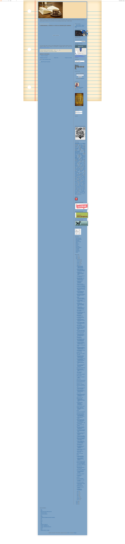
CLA (41, 515)
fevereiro (78, 498)
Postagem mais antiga (68, 57)
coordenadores (77, 172)
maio (78, 494)
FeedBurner (82, 78)
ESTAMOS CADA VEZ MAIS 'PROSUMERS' (80, 456)
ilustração (80, 144)
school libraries (82, 176)
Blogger (75, 532)
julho (78, 491)
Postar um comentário (44, 55)
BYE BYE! (78, 477)
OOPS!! (78, 454)
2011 (77, 258)
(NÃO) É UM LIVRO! (80, 453)
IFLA (41, 519)
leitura (76, 155)
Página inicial (56, 57)
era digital (55, 51)
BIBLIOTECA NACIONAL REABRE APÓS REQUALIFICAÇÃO (80, 279)
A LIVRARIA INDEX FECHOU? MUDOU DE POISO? (81, 301)
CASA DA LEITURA (44, 512)
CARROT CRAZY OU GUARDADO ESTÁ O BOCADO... (80, 408)
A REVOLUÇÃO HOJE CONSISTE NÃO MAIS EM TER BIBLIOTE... (80, 335)
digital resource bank (82, 179)
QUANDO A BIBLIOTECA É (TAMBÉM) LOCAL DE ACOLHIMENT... (81, 395)
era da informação (50, 51)
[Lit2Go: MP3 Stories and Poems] (78, 234)
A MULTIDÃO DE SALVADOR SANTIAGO (81, 326)
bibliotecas (83, 146)
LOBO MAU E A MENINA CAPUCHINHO (80, 468)
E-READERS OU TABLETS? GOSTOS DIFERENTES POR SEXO (80, 273)
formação (76, 148)
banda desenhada (80, 170)
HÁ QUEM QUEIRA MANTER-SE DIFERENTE (80, 282)
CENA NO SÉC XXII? (80, 397)
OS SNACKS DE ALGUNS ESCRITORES (81, 484)
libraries (82, 165)
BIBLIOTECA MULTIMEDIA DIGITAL (46, 511)
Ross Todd (82, 189)
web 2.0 (76, 166)
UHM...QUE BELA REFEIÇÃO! (79, 372)
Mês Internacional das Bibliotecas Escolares (80, 152)
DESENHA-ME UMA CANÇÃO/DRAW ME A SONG (80, 370)
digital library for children (81, 193)
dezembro (78, 259)
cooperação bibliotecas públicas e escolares (80, 158)
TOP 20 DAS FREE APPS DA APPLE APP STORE (81, 331)
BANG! (77, 242)
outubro (78, 262)
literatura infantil (80, 160)
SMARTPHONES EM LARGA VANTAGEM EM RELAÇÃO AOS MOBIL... (81, 270)
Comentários (78, 113)
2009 (77, 502)
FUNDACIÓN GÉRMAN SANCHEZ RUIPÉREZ (48, 517)
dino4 (68, 532)
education (80, 166)
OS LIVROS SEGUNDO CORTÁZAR (80, 318)
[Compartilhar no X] (58, 50)
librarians (81, 173)
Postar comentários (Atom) (46, 59)
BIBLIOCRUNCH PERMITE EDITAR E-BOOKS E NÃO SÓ (81, 295)
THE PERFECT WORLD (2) (81, 469)
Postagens (78, 111)
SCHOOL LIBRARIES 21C (45, 525)
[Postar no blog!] (57, 50)
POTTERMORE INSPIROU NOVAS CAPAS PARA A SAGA (81, 431)
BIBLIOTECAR (46, 5)
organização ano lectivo (78, 194)
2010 (77, 501)
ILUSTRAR (77, 248)
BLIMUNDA (77, 240)
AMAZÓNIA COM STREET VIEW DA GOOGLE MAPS (81, 328)
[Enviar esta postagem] (54, 50)
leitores (78, 167)
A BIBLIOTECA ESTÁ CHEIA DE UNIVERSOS (81, 284)
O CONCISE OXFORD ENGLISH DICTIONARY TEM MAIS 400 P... (81, 343)
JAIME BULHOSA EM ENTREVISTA (80, 444)
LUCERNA (77, 249)
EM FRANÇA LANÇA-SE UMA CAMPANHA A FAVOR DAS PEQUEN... (81, 415)
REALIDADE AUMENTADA (81, 367)
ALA (41, 509)
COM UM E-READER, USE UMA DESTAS (81, 423)
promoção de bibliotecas (79, 174)
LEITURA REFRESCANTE (81, 381)
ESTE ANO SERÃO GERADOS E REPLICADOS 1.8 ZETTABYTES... (80, 403)
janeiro (78, 499)
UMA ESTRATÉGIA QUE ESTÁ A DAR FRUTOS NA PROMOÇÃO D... (80, 420)
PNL (80, 150)
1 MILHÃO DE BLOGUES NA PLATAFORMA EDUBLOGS (80, 365)
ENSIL (42, 516)
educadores (83, 169)
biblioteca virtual (78, 171)
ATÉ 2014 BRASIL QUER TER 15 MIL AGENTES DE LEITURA (80, 323)
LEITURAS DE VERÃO (80, 482)
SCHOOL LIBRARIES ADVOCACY (46, 526)
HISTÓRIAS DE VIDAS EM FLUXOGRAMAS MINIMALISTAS (81, 313)
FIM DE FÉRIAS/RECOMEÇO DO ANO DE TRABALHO (81, 298)
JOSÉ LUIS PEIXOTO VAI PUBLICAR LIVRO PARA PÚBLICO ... (81, 289)
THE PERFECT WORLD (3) (81, 464)
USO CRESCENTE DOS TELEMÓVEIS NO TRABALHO (80, 447)
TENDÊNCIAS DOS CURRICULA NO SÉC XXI (80, 362)
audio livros (78, 177)
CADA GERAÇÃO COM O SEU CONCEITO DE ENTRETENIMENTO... (81, 340)
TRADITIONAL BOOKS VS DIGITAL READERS (81, 388)
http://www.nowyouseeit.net (45, 47)
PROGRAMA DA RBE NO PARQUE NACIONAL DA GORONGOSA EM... (81, 348)
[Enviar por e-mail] (56, 50)
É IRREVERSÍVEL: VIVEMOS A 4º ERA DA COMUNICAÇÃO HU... (80, 308)
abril (77, 495)
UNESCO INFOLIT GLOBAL (45, 530)
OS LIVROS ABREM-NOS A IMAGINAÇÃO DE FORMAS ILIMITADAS (81, 359)
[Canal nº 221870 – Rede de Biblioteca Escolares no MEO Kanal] (80, 27)
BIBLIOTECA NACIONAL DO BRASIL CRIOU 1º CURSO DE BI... (80, 428)
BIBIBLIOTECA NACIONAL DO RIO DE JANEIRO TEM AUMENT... (81, 439)
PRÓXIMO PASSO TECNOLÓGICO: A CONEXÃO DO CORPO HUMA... (81, 400)
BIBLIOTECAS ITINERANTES (79, 337)
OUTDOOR (77, 246)
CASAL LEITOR (79, 375)
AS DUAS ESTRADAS (80, 478)
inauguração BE (78, 180)
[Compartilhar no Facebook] (59, 50)
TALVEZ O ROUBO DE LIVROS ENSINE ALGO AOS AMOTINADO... (81, 442)
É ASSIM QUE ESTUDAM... (81, 374)
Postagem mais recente (43, 57)
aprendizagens (46, 51)
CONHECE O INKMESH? (80, 384)
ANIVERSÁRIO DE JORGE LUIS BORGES (81, 350)
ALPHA (78, 410)
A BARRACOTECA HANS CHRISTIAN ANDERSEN (81, 436)
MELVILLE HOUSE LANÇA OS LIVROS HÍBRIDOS (81, 463)
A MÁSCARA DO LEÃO (80, 413)
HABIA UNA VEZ (78, 241)
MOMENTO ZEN (79, 352)
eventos (76, 146)
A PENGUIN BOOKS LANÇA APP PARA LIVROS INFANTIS (80, 267)
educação (83, 159)
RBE (84, 166)
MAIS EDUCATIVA (78, 239)
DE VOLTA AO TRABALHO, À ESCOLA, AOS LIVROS (81, 286)
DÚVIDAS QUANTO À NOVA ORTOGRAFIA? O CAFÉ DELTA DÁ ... (81, 391)
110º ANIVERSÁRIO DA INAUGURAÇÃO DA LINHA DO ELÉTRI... (80, 292)
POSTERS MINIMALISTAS (81, 461)
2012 (77, 257)
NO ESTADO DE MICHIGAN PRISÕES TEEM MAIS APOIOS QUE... (80, 304)
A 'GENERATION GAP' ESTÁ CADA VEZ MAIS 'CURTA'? (81, 320)
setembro (78, 263)
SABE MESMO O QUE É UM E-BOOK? (80, 310)
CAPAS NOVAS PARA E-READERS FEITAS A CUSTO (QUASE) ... (80, 356)
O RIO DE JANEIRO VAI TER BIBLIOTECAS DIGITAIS (80, 471)
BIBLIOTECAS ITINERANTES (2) (80, 315)
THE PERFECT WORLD (80, 473)
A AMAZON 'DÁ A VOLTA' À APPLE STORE (81, 449)
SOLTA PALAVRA (78, 238)
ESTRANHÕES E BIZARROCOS (79, 489)
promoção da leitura (80, 143)
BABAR (77, 252)
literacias (76, 176)
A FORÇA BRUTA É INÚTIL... (80, 418)
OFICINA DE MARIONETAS (81, 380)
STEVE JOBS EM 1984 (80, 332)
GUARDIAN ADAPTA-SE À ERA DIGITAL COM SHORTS (81, 434)
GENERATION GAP (80, 485)
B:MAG (77, 245)
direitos (82, 175)
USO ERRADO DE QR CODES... (80, 487)
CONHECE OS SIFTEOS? (81, 406)
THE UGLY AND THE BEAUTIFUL (80, 452)
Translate (82, 62)
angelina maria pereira (79, 87)
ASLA (41, 510)
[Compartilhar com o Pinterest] (60, 50)
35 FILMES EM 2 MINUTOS (79, 475)
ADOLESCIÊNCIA (78, 247)
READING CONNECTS (44, 524)
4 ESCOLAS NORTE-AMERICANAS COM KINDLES (80, 459)
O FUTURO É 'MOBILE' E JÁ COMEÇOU (81, 276)
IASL (79, 181)
